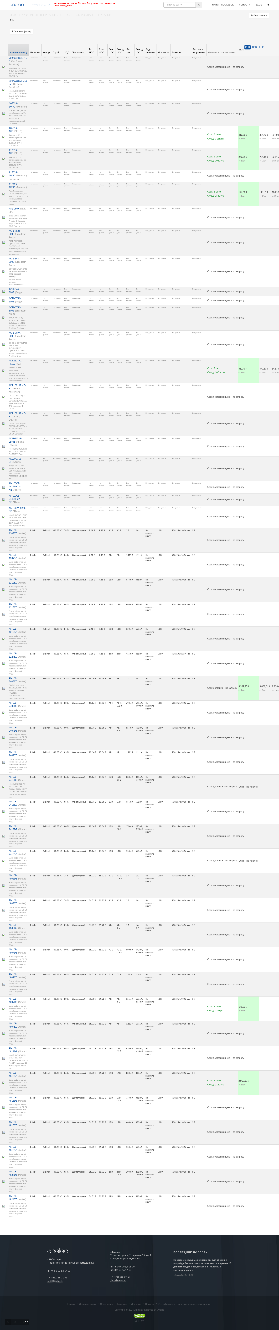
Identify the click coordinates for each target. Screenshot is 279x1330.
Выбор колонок (259, 16)
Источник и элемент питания (33, 15)
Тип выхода (78, 53)
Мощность (163, 53)
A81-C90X (14, 209)
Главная (71, 1304)
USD (254, 47)
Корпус (46, 53)
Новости (244, 5)
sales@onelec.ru (55, 1281)
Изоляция (35, 53)
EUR (261, 47)
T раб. (56, 53)
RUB (247, 47)
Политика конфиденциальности (193, 1304)
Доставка (136, 1304)
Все (12, 20)
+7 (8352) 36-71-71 (57, 1278)
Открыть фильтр (22, 32)
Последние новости (190, 1252)
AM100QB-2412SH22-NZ (15, 486)
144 (26, 1322)
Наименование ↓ (18, 53)
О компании (106, 1304)
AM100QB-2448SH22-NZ (15, 499)
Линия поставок (223, 5)
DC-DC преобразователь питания (86, 15)
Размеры (176, 53)
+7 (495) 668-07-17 (40, 5)
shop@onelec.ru (118, 1280)
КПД (66, 53)
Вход (259, 5)
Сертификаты (165, 1304)
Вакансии (122, 1304)
